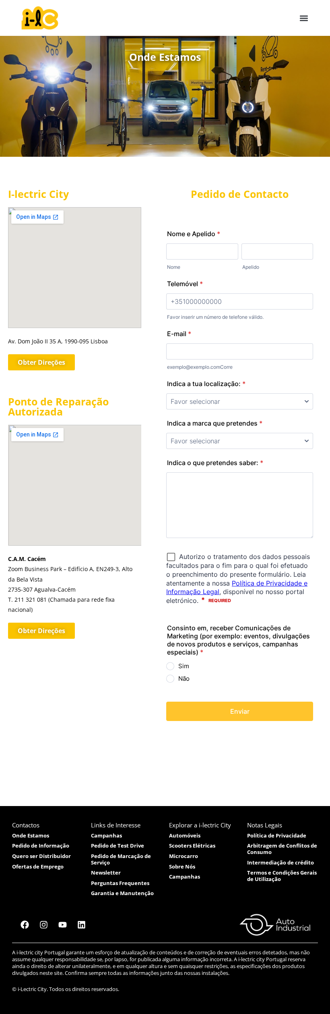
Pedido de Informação (40, 845)
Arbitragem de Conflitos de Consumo (282, 849)
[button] (303, 18)
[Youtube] (62, 924)
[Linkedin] (81, 924)
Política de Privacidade (276, 835)
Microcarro (183, 856)
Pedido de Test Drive (117, 845)
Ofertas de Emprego (38, 866)
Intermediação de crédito (280, 862)
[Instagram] (43, 924)
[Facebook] (24, 924)
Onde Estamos (30, 835)
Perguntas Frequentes (120, 883)
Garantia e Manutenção (122, 893)
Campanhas (106, 835)
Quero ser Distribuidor (41, 856)
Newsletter (106, 872)
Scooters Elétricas (192, 845)
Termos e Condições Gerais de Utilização (282, 876)
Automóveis (184, 835)
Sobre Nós (182, 866)
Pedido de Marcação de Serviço (121, 859)
